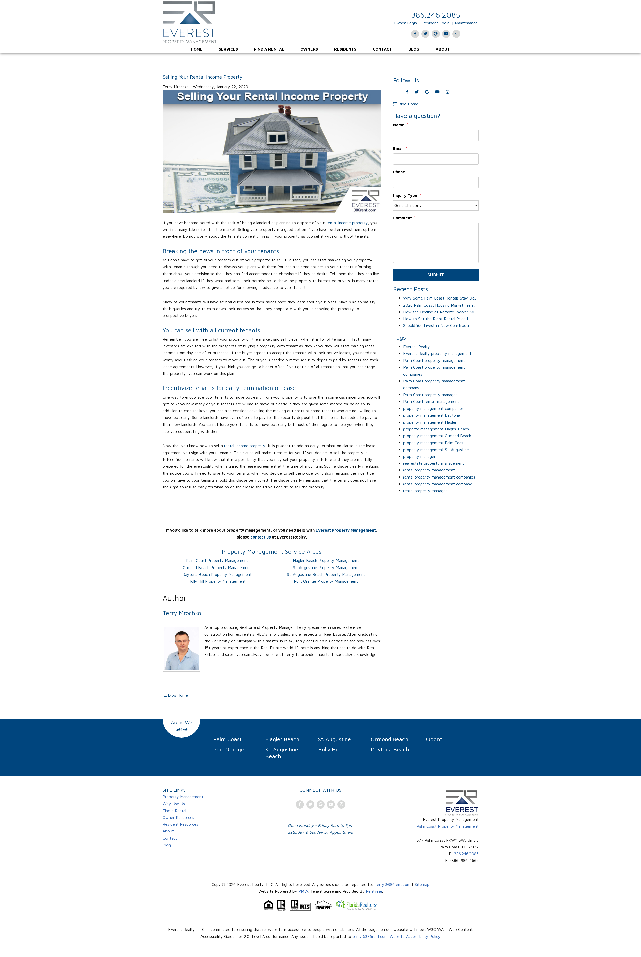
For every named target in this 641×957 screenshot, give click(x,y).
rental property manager (425, 490)
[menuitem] (197, 49)
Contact (382, 49)
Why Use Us (174, 803)
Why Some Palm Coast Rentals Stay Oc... (440, 298)
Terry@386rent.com (392, 884)
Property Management (183, 796)
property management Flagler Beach (436, 429)
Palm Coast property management (434, 360)
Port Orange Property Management (326, 581)
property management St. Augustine (436, 449)
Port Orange (228, 749)
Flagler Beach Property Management (326, 560)
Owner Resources (178, 817)
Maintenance (466, 23)
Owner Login (405, 23)
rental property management (429, 470)
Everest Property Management (346, 530)
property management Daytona (431, 415)
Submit (436, 274)
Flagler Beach (282, 739)
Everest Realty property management (437, 353)
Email (398, 148)
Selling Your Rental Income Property (202, 77)
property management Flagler (430, 422)
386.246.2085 (435, 14)
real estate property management (433, 463)
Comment (402, 218)
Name (398, 125)
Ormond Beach (389, 739)
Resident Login (435, 23)
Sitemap (422, 884)
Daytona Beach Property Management (217, 574)
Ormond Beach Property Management (217, 567)
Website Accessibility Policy (415, 936)
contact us (260, 537)
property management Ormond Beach (437, 435)
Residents (345, 49)
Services (228, 49)
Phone (399, 172)
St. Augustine (334, 739)
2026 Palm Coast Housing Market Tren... (439, 305)
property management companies (433, 408)
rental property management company (437, 484)
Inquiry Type (405, 195)
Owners (309, 49)
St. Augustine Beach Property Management (326, 574)
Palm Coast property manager (430, 394)
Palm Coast (227, 739)
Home (197, 49)
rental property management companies (439, 477)
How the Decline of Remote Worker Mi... (439, 312)
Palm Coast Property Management (217, 560)
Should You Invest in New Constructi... (437, 325)
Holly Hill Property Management (217, 581)
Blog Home (177, 695)
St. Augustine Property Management (326, 567)
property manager (419, 456)
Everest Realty (416, 346)
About (443, 49)
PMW (303, 891)
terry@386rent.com (370, 936)
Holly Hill (329, 749)
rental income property (347, 222)
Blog (413, 49)
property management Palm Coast (434, 442)
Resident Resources (180, 824)
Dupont (432, 739)
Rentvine (374, 891)
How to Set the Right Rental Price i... (436, 318)
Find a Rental (269, 49)
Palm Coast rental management (431, 401)
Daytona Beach (390, 749)
